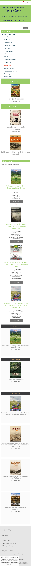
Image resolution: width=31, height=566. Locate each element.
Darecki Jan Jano (8, 37)
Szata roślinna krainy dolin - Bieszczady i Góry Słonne (16, 187)
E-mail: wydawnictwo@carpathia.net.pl (13, 554)
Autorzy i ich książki (7, 164)
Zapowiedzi (22, 16)
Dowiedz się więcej (12, 560)
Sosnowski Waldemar (10, 59)
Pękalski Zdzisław (9, 54)
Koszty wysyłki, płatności (9, 543)
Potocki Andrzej (8, 51)
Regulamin (6, 535)
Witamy (7, 16)
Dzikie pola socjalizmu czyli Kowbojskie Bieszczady (15, 153)
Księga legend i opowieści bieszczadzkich (15, 128)
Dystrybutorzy (12, 20)
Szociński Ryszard (9, 68)
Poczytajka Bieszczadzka (15, 99)
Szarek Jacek (7, 62)
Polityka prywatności (8, 533)
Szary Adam (7, 65)
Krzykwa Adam (8, 40)
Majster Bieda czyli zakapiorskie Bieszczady (16, 508)
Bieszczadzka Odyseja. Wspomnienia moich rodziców (15, 477)
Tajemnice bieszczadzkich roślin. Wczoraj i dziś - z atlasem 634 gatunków (16, 305)
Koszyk (26, 2)
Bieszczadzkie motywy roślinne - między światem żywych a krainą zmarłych (16, 264)
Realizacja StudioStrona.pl (21, 562)
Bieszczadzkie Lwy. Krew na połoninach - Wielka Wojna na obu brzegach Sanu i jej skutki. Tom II (15, 444)
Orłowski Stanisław (9, 45)
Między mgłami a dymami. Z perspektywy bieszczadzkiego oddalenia (16, 226)
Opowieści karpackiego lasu (15, 379)
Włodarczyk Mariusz (9, 74)
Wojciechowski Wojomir (10, 71)
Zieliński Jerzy (7, 77)
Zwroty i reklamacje (8, 546)
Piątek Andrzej (8, 48)
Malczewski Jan (8, 42)
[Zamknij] (9, 564)
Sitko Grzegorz (8, 57)
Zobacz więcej (16, 201)
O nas (4, 20)
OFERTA (14, 16)
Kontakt (22, 20)
